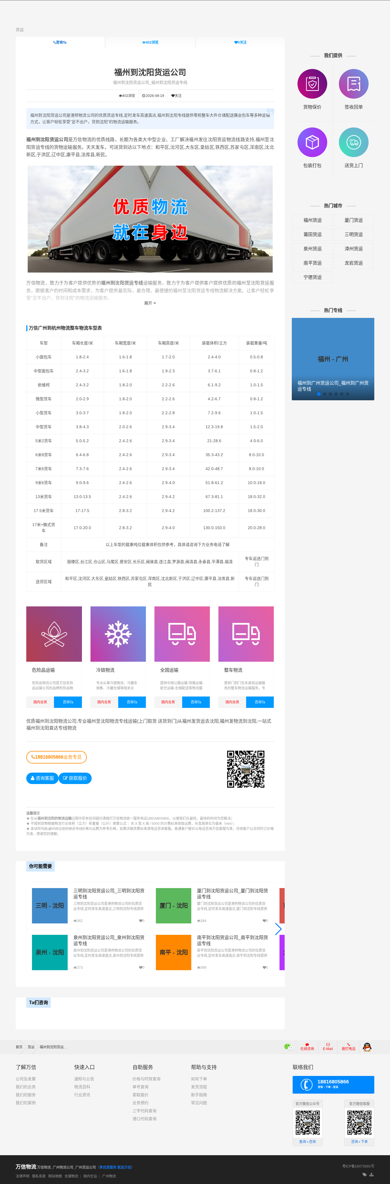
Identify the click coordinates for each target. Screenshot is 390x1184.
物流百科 (82, 1087)
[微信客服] (289, 1047)
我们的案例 (26, 1102)
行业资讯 (82, 1094)
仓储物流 (71, 1176)
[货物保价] (312, 71)
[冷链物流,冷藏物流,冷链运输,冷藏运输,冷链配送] (118, 609)
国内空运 (90, 1176)
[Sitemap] (371, 1175)
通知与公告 (84, 1079)
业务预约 (140, 1102)
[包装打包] (312, 130)
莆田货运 (312, 234)
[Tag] (365, 1175)
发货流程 (199, 1087)
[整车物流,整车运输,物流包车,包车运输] (246, 609)
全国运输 (169, 670)
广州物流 (109, 1176)
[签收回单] (354, 71)
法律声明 (22, 1176)
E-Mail (328, 1049)
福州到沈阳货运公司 (150, 72)
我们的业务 (26, 1087)
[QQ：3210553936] (367, 1047)
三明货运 (354, 234)
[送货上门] (354, 130)
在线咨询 (307, 1049)
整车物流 (233, 670)
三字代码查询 (144, 1110)
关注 (242, 42)
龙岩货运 (354, 263)
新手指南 (199, 1094)
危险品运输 (43, 670)
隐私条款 (39, 1176)
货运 (20, 29)
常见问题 (199, 1102)
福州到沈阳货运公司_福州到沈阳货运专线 (150, 82)
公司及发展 (26, 1079)
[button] (278, 929)
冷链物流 (105, 670)
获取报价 (77, 778)
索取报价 (140, 1094)
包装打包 (312, 165)
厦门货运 (354, 220)
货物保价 (312, 107)
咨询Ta (61, 42)
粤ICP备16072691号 (358, 1166)
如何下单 (199, 1079)
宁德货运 (312, 277)
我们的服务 (26, 1094)
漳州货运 (354, 248)
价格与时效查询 (146, 1079)
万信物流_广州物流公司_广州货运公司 (56, 1167)
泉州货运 (312, 248)
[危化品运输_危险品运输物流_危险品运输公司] (54, 609)
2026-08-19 (154, 96)
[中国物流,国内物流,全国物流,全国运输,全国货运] (182, 609)
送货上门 (354, 165)
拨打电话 (348, 1049)
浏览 (152, 42)
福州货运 (312, 220)
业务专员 (58, 757)
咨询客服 (44, 778)
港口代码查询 (144, 1118)
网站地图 (55, 1176)
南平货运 (312, 263)
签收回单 (354, 107)
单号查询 (140, 1087)
